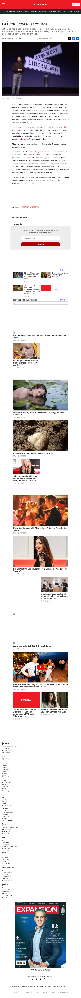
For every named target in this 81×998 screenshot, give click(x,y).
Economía (34, 11)
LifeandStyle (6, 760)
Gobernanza (6, 842)
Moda (4, 788)
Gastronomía (6, 886)
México (4, 767)
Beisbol (4, 871)
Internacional (43, 11)
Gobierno (5, 765)
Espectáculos (7, 782)
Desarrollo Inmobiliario (10, 827)
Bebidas (5, 888)
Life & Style (6, 809)
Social (4, 841)
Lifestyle (5, 878)
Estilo (4, 810)
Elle (3, 798)
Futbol (4, 869)
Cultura (4, 794)
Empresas (20, 11)
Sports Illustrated (8, 867)
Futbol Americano (8, 872)
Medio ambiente (8, 839)
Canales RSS (54, 992)
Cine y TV (5, 816)
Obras (59, 11)
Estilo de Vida (7, 895)
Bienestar (5, 893)
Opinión (5, 775)
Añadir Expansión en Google (45, 38)
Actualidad (5, 857)
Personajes (6, 891)
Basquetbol (6, 874)
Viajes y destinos (8, 889)
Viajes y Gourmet (8, 792)
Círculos (5, 786)
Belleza (4, 790)
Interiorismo (6, 833)
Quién (4, 781)
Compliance (25, 992)
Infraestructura (7, 829)
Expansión (5, 743)
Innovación (6, 848)
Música (4, 818)
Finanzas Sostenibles (9, 846)
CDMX (4, 771)
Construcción (6, 826)
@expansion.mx (40, 978)
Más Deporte (6, 876)
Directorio (64, 992)
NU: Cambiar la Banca (40, 970)
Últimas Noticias (10, 11)
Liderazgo (5, 859)
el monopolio (38, 107)
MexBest (5, 884)
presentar (31, 154)
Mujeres (69, 11)
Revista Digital (76, 4)
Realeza (5, 784)
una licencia (22, 139)
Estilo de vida (7, 805)
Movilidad (5, 844)
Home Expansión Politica (11, 746)
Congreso (5, 769)
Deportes (5, 814)
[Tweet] (69, 38)
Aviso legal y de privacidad (39, 992)
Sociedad (5, 777)
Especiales (6, 863)
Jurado (4, 897)
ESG (64, 11)
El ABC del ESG (7, 850)
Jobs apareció (39, 151)
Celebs (4, 803)
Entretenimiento (7, 812)
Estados (5, 773)
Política (27, 11)
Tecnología (52, 11)
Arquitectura (6, 831)
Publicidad (16, 992)
